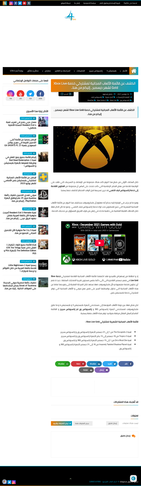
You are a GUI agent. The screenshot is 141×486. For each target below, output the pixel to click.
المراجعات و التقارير (62, 71)
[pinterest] (24, 3)
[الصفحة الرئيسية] (133, 71)
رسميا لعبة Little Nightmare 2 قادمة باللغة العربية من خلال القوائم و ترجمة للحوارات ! (19, 268)
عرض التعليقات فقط (82, 423)
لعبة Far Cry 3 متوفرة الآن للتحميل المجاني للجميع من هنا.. (20, 231)
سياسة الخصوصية (89, 3)
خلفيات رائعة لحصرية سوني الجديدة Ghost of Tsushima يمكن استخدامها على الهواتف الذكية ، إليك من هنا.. (19, 285)
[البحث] (5, 3)
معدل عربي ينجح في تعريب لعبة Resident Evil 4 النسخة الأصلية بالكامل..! (21, 125)
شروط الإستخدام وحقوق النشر (110, 3)
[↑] (70, 479)
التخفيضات (81, 71)
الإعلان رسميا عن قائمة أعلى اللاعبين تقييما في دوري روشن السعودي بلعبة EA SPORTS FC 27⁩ (20, 142)
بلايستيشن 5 (111, 71)
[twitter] (20, 3)
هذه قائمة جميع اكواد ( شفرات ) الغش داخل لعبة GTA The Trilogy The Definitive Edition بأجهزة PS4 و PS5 (20, 249)
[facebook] (15, 3)
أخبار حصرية (109, 97)
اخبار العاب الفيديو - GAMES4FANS (103, 481)
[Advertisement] (70, 43)
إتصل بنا (77, 3)
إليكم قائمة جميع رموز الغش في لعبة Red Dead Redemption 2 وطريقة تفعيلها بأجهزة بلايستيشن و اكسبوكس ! (20, 161)
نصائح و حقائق (33, 71)
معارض (48, 71)
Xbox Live (113, 100)
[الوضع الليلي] (133, 478)
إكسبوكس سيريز (96, 71)
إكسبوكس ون (124, 100)
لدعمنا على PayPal (130, 3)
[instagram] (11, 3)
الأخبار (125, 71)
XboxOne (90, 100)
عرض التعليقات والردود (61, 423)
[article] (74, 387)
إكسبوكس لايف (96, 97)
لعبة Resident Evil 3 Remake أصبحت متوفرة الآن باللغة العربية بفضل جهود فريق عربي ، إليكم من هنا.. (19, 215)
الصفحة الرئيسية (123, 97)
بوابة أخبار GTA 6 (16, 71)
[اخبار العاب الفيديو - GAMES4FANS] (70, 15)
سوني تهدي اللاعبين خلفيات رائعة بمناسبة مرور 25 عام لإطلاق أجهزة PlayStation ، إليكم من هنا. (20, 198)
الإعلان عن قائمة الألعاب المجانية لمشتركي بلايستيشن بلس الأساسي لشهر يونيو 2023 (20, 180)
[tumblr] (29, 3)
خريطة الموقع (65, 3)
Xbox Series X (101, 100)
